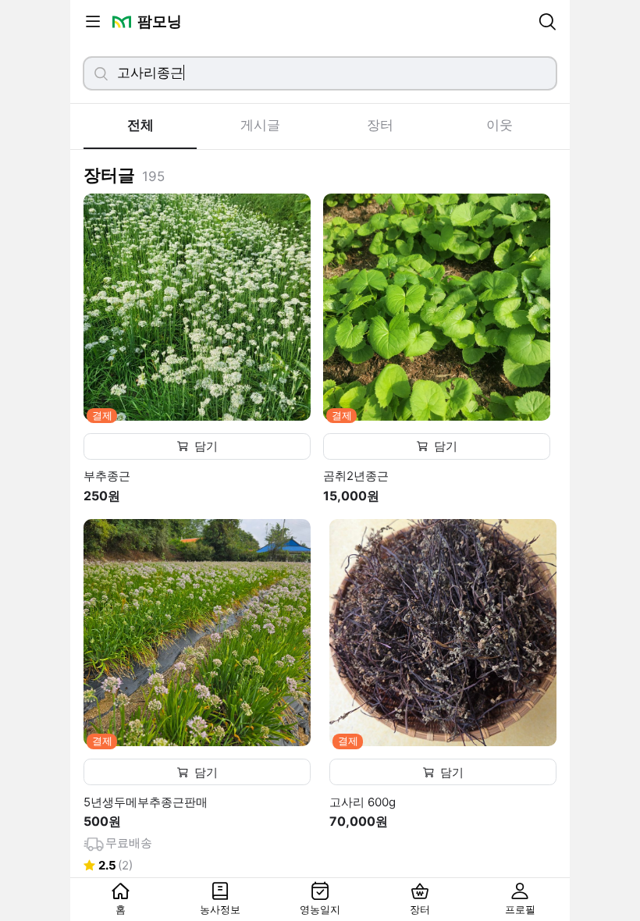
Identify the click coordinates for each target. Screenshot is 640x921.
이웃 (499, 125)
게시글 (260, 125)
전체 (140, 125)
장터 (380, 125)
